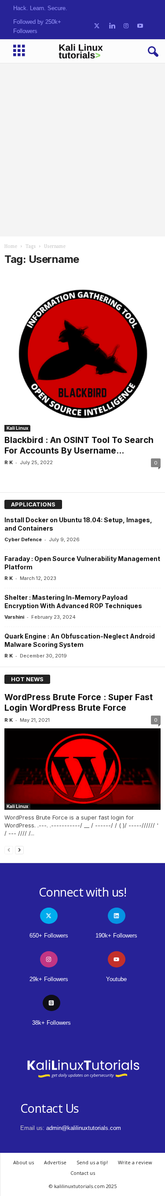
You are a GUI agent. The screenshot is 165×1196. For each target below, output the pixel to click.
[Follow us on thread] (51, 1003)
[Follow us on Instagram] (126, 26)
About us (23, 1162)
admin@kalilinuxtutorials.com (83, 1128)
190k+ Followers (116, 935)
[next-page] (19, 849)
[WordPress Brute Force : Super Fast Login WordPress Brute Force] (82, 769)
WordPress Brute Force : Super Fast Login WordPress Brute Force (78, 702)
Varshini (14, 617)
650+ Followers (48, 935)
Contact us (82, 1173)
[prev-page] (8, 849)
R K (8, 462)
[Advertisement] (82, 149)
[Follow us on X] (96, 26)
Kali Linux (17, 428)
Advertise (55, 1162)
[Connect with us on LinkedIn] (112, 26)
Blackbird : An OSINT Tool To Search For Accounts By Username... (79, 445)
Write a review (135, 1162)
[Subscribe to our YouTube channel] (140, 26)
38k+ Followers (51, 1022)
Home (10, 246)
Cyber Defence (23, 539)
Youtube (116, 979)
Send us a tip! (92, 1162)
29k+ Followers (48, 979)
